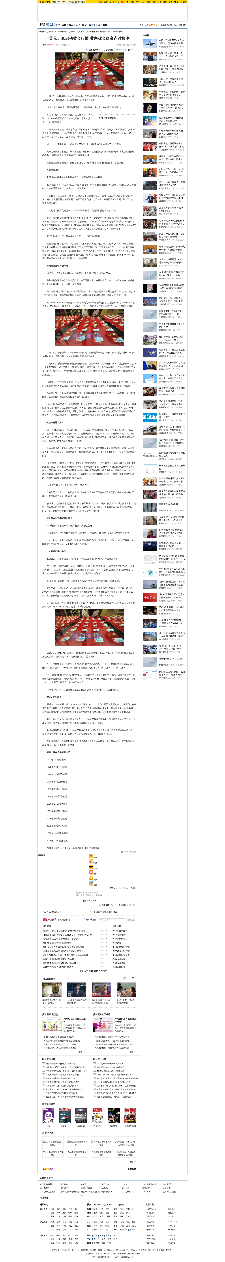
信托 (76, 1239)
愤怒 (95, 874)
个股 (70, 1226)
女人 (143, 2)
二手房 (108, 1216)
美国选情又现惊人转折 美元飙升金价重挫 (62, 1082)
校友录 (132, 1230)
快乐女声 (105, 1184)
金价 (158, 25)
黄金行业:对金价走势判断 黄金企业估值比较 (64, 931)
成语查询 (151, 1216)
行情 (52, 1222)
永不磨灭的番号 (46, 1184)
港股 (64, 1230)
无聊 (95, 885)
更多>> (133, 1162)
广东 (113, 1235)
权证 (76, 1230)
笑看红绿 (47, 1044)
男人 (107, 1230)
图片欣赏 (171, 1226)
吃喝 (107, 1226)
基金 (52, 1243)
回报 (70, 1243)
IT (127, 2)
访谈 (52, 1216)
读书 (122, 1226)
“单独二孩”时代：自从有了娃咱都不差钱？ (114, 1075)
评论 (58, 1243)
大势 (58, 1226)
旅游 (89, 1226)
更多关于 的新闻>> (93, 970)
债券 (70, 1239)
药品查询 (171, 1213)
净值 (64, 1243)
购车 (95, 1216)
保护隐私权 (120, 1250)
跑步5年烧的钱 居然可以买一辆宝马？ (61, 1064)
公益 (101, 1209)
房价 (185, 25)
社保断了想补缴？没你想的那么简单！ (61, 1078)
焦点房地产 (76, 2)
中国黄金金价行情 (121, 947)
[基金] (97, 1044)
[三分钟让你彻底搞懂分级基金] (53, 1143)
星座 (107, 1222)
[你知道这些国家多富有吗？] (77, 1143)
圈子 (95, 1235)
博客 (165, 2)
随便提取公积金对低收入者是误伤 (110, 1067)
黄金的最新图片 (120, 931)
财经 (89, 1213)
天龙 (89, 1239)
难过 (95, 863)
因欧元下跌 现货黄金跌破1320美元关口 (62, 962)
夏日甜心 (64, 1184)
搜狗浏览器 (151, 1235)
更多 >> (82, 1052)
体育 (106, 2)
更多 (132, 888)
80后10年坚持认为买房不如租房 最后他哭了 (64, 1075)
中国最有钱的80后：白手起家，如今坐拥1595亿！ (66, 1071)
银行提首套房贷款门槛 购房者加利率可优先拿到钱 (117, 1078)
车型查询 (171, 1235)
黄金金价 (116, 943)
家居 (101, 1216)
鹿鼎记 (96, 1239)
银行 (57, 25)
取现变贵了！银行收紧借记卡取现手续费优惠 (64, 1089)
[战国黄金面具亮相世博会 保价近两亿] (51, 989)
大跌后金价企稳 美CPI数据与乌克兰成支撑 (114, 1097)
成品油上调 (177, 25)
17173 (68, 2)
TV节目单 (151, 1239)
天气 (95, 1226)
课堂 (91, 25)
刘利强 (47, 1037)
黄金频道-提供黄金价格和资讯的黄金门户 (94, 32)
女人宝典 (171, 1239)
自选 (58, 1222)
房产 (137, 2)
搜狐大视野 (167, 1184)
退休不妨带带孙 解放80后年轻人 (110, 1064)
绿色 (134, 1226)
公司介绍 (142, 1250)
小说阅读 (171, 1243)
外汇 (78, 25)
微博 (170, 2)
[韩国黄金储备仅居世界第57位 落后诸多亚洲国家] (101, 989)
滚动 (52, 1209)
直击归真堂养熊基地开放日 (104, 912)
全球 (58, 1230)
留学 (128, 1222)
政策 (64, 1213)
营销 (70, 1213)
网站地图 (151, 1250)
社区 (98, 25)
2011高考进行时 (149, 1184)
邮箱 (101, 1235)
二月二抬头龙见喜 (53, 912)
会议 (76, 1216)
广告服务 (93, 1250)
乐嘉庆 (47, 1041)
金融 (52, 1213)
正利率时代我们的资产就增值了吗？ (114, 1048)
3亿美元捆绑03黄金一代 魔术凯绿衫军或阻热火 (65, 955)
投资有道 (114, 1126)
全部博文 (169, 1250)
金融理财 (97, 1126)
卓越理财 (81, 1126)
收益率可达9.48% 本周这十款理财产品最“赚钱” (65, 1097)
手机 (101, 1230)
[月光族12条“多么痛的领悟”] (101, 1143)
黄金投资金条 (118, 935)
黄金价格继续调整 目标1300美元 (58, 959)
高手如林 (125, 1188)
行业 (64, 1226)
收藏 (64, 1239)
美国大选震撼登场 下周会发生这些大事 (62, 1093)
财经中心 (44, 1204)
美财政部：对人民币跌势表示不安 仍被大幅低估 (116, 1086)
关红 (46, 1048)
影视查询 (151, 1213)
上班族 (125, 1184)
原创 (128, 1226)
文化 (115, 1226)
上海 (107, 1235)
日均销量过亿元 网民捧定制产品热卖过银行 (114, 1082)
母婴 (95, 1222)
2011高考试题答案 (47, 1192)
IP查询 (170, 1216)
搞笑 (95, 880)
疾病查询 (151, 1226)
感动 (95, 868)
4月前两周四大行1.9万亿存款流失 (110, 1071)
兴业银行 (51, 280)
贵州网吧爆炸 (106, 1192)
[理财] (97, 1037)
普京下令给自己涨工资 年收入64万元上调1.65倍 (116, 1093)
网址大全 (151, 1230)
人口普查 (166, 1188)
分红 (76, 1243)
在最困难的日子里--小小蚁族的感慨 (114, 1041)
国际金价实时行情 (121, 951)
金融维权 (148, 25)
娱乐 (114, 2)
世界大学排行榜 (169, 1192)
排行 (76, 1222)
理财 (101, 1213)
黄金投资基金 (118, 962)
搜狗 (83, 2)
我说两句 (183, 2)
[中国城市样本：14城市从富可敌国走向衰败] (125, 1143)
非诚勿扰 (146, 1188)
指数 (70, 1222)
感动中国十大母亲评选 (69, 1192)
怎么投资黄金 (118, 959)
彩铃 (109, 1239)
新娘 (101, 1222)
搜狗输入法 (151, 1209)
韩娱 (122, 1213)
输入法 (96, 1243)
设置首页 (55, 1250)
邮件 (159, 2)
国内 (58, 1209)
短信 (103, 1239)
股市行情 (151, 1222)
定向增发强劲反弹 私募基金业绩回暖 (65, 1041)
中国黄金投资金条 (121, 955)
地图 (103, 1243)
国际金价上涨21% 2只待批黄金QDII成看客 (63, 951)
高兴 (95, 857)
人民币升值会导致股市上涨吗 (64, 1044)
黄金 (71, 25)
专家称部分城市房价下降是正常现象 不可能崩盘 (116, 1089)
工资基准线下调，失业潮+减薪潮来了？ (62, 1086)
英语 (134, 1222)
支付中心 (75, 1250)
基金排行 (171, 1209)
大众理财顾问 (130, 1126)
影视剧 (128, 1216)
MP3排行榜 (172, 1222)
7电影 (83, 1184)
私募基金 (105, 1188)
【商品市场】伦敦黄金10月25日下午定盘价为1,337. (68, 935)
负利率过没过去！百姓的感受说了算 (114, 1037)
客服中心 (102, 1250)
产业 (70, 1209)
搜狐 (54, 2)
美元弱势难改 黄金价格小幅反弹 (58, 966)
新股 (76, 1226)
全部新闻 (160, 1250)
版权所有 (138, 1253)
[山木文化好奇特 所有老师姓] (76, 989)
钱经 (48, 1126)
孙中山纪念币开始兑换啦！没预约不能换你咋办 (65, 1067)
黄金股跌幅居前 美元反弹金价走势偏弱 (61, 939)
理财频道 (43, 1235)
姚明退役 (64, 1188)
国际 (64, 1209)
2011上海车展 (87, 1188)
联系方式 (110, 1250)
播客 (154, 2)
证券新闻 (43, 1222)
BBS (176, 2)
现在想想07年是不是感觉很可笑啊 (62, 1048)
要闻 (52, 1226)
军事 (95, 1209)
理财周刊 (64, 1126)
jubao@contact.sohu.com (122, 1257)
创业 (58, 1239)
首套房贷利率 (166, 25)
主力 (70, 1230)
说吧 (109, 1243)
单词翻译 (171, 1230)
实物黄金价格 (118, 966)
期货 (84, 25)
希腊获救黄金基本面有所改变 (62, 1037)
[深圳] (126, 989)
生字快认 (151, 1243)
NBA (122, 1209)
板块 (64, 1222)
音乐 (128, 1213)
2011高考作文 (128, 1192)
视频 (148, 2)
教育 (115, 1222)
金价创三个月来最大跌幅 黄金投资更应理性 (63, 947)
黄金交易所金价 (120, 939)
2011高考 (146, 1192)
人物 (58, 1213)
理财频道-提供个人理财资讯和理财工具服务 (57, 32)
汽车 (132, 2)
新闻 (89, 1209)
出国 (122, 1222)
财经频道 (43, 1209)
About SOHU (132, 1250)
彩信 (115, 1239)
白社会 (125, 888)
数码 (95, 1230)
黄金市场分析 (118, 32)
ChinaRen (60, 2)
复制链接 (109, 50)
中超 (128, 1209)
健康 (101, 1226)
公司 (76, 1209)
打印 (120, 50)
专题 (76, 1213)
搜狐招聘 (84, 1250)
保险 (64, 25)
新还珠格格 (44, 1188)
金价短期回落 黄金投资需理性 (57, 943)
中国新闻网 (65, 45)
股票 (95, 1213)
